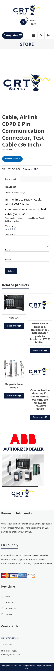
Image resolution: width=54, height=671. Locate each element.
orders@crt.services (10, 637)
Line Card (9, 602)
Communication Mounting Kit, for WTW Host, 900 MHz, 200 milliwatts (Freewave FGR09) (40, 400)
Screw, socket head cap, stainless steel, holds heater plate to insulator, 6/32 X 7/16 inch (40, 333)
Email (8, 260)
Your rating (11, 226)
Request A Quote (12, 158)
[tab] (11, 179)
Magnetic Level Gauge (14, 386)
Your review (10, 234)
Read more (13, 325)
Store (7, 596)
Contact (8, 614)
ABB (36, 169)
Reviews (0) (10, 178)
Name (8, 250)
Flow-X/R (14, 317)
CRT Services (11, 608)
